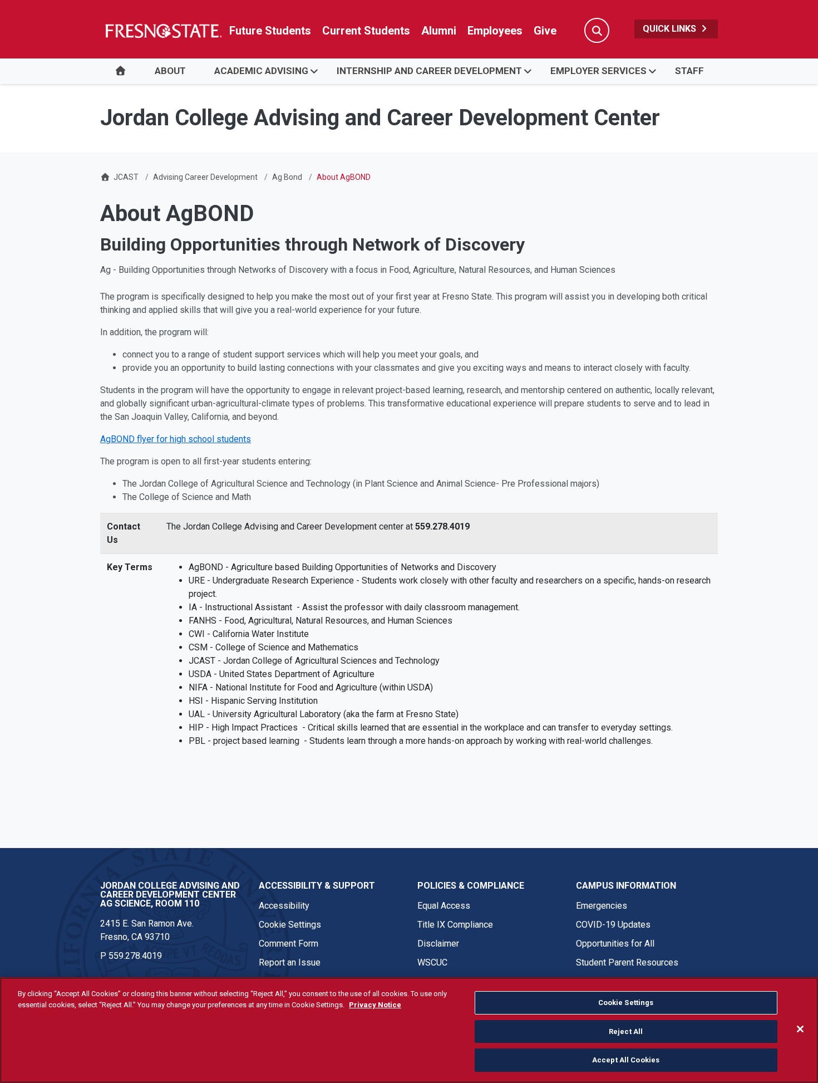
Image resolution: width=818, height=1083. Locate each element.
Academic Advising (261, 70)
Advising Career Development (205, 177)
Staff (689, 70)
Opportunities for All (615, 943)
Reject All (626, 1031)
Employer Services (598, 70)
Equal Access (443, 905)
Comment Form (288, 943)
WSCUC (432, 962)
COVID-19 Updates (613, 924)
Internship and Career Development (429, 70)
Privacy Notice (375, 1005)
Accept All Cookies (625, 1060)
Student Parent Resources (627, 962)
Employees (495, 30)
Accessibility (284, 905)
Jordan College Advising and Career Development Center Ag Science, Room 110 (170, 894)
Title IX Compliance (455, 924)
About (170, 70)
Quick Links (670, 28)
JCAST (126, 177)
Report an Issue (290, 962)
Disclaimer (438, 943)
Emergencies (601, 905)
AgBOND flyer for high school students (175, 439)
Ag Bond (287, 177)
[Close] (800, 1029)
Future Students (270, 30)
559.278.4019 (135, 955)
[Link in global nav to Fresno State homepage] (162, 30)
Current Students (366, 30)
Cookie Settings (290, 924)
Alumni (438, 30)
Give (545, 30)
